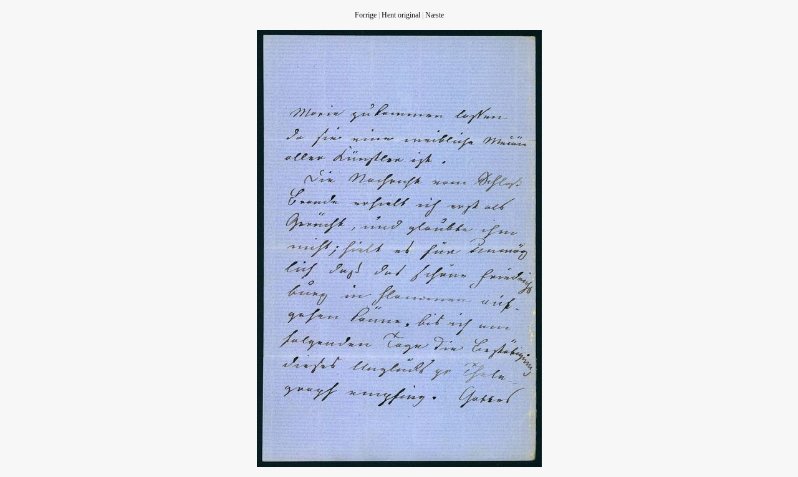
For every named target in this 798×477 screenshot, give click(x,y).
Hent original (401, 15)
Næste (434, 15)
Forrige (366, 15)
